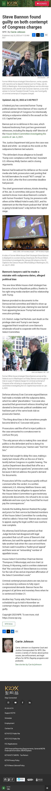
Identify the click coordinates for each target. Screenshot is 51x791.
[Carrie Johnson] (7, 645)
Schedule (8, 718)
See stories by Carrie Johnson (28, 664)
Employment (9, 723)
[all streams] (48, 788)
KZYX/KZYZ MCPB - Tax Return (16, 755)
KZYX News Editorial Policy (15, 765)
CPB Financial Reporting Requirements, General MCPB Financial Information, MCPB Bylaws (25, 750)
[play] (3, 788)
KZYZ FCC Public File (12, 739)
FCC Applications (11, 744)
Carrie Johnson (18, 32)
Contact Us (9, 728)
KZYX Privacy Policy (12, 760)
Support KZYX (10, 713)
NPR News (9, 624)
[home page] (12, 690)
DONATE (43, 4)
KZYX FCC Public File (12, 734)
